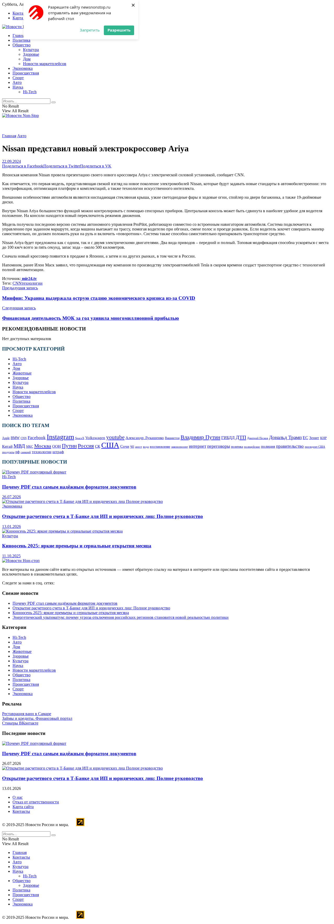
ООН (56, 446)
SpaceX (79, 438)
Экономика (23, 68)
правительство (290, 446)
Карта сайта (23, 18)
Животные (22, 373)
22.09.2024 (11, 161)
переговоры (218, 446)
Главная (20, 35)
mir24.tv (29, 278)
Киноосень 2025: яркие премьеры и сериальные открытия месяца (76, 545)
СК (97, 446)
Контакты (21, 13)
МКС (29, 446)
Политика (21, 40)
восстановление (160, 446)
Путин (69, 446)
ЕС (305, 437)
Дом (27, 59)
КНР (323, 438)
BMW (15, 438)
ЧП (132, 446)
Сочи (124, 446)
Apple (6, 438)
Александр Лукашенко (145, 438)
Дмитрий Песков (257, 438)
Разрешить (119, 30)
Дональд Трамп (285, 437)
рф (17, 452)
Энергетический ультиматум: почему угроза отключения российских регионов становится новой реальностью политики (121, 617)
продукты (8, 452)
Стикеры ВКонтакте (20, 723)
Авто (17, 82)
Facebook (37, 437)
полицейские (252, 446)
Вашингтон (172, 438)
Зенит (314, 438)
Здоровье (31, 54)
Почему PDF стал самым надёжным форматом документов (69, 487)
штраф (58, 452)
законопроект (179, 446)
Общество (22, 45)
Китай (7, 446)
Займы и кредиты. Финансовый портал (37, 718)
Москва (42, 446)
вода (146, 446)
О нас (18, 797)
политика (237, 446)
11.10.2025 (11, 556)
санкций (26, 452)
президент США (315, 446)
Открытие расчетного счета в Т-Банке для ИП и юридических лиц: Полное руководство (102, 516)
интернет (197, 446)
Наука (18, 87)
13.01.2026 (11, 526)
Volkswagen (95, 438)
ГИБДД (228, 437)
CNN (17, 283)
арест (138, 446)
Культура (31, 49)
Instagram (60, 437)
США (110, 445)
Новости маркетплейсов (44, 63)
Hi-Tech (30, 92)
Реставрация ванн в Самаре (26, 713)
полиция (268, 446)
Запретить (90, 30)
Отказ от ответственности (36, 802)
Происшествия (26, 73)
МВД (19, 446)
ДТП (241, 437)
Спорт (18, 78)
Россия (86, 446)
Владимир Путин (200, 437)
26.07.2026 (11, 497)
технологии (32, 283)
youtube (115, 437)
